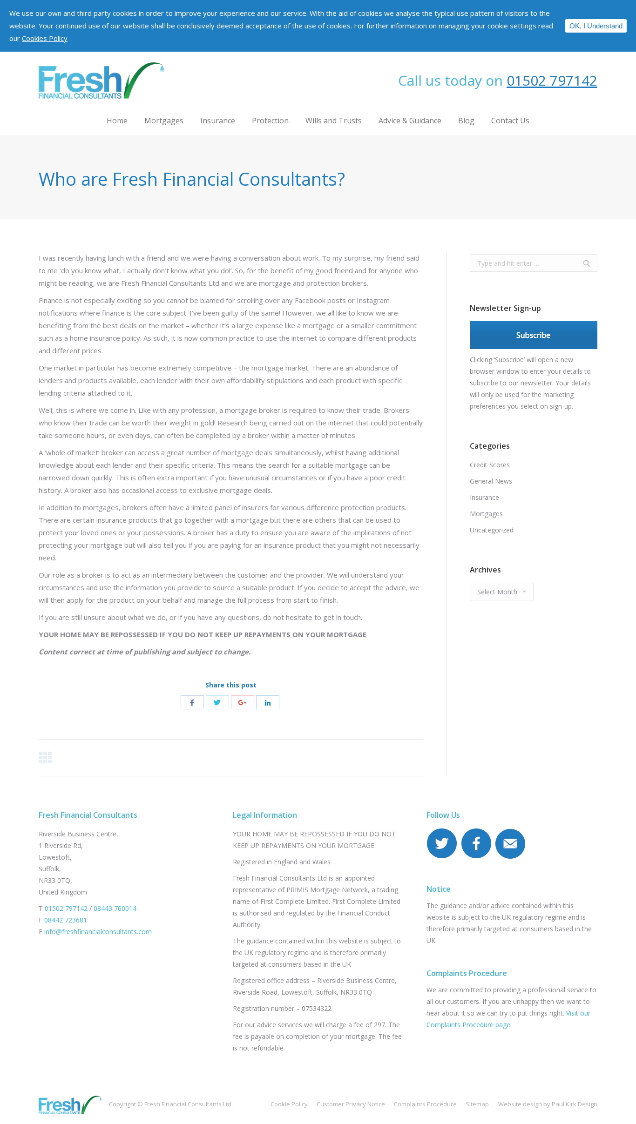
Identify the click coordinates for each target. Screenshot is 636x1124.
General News (491, 481)
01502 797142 (552, 80)
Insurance (484, 497)
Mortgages (486, 513)
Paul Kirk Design (574, 1104)
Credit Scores (490, 464)
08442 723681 (65, 919)
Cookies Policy (45, 38)
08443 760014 (115, 908)
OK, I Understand (595, 26)
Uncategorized (492, 529)
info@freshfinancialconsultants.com (98, 931)
